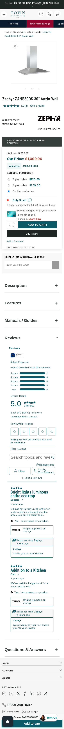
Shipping (11, 247)
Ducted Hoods (33, 32)
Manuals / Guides (21, 320)
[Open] (7, 721)
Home (8, 32)
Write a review (37, 105)
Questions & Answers (25, 649)
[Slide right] (38, 89)
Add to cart (32, 723)
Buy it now (32, 233)
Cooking (18, 32)
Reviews (13, 338)
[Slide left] (25, 89)
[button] (3, 14)
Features (13, 303)
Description (16, 285)
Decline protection (23, 191)
